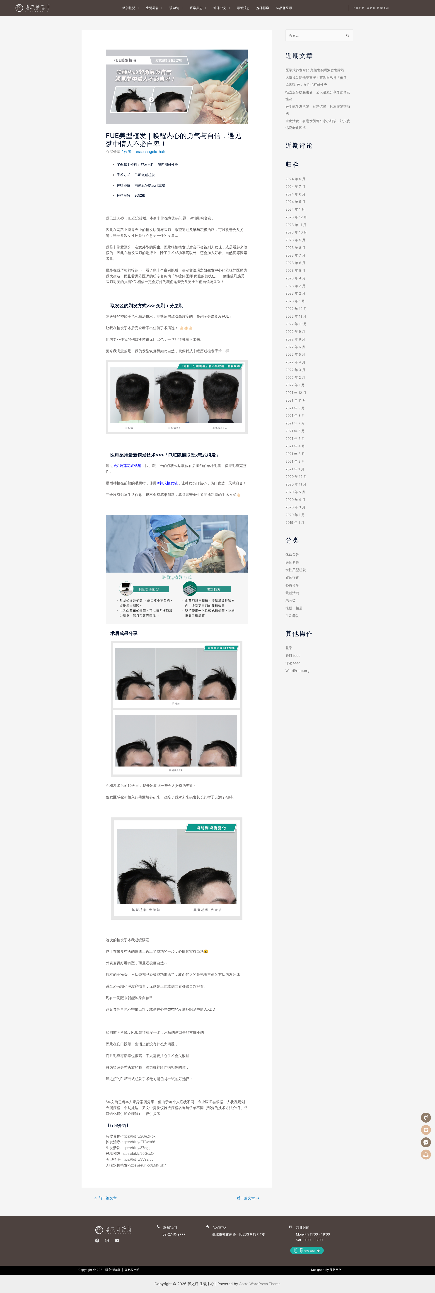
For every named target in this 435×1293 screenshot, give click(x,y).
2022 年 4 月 (295, 362)
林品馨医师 (284, 8)
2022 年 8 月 (295, 339)
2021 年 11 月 (295, 400)
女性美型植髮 (295, 570)
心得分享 (113, 151)
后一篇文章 (248, 1198)
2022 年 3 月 (295, 370)
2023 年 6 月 (295, 263)
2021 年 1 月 (294, 469)
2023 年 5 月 (295, 270)
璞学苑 (174, 8)
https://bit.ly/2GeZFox (138, 1136)
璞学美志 (196, 8)
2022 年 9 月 (295, 331)
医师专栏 (292, 562)
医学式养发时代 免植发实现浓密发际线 (314, 70)
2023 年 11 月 (296, 225)
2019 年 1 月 (294, 522)
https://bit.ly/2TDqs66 (138, 1142)
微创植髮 (128, 8)
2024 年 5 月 (295, 202)
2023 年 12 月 (296, 217)
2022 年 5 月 (295, 354)
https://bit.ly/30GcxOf (138, 1153)
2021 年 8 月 (295, 415)
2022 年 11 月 (295, 316)
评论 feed (292, 663)
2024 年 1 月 (295, 209)
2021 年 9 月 (295, 408)
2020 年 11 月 (295, 484)
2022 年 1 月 (295, 385)
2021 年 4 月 (295, 446)
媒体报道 (292, 577)
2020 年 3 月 (295, 507)
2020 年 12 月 (296, 476)
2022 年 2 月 (295, 377)
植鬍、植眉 (293, 608)
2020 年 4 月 (295, 500)
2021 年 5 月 (295, 438)
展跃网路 (335, 1270)
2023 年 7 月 (295, 255)
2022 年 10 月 (296, 324)
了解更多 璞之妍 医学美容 (371, 8)
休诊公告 (292, 554)
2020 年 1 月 (295, 515)
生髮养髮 (152, 8)
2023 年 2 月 (295, 293)
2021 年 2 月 (295, 461)
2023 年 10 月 (296, 232)
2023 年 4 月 (295, 278)
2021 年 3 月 (295, 454)
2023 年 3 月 (295, 286)
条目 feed (292, 655)
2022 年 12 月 (296, 309)
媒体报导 (262, 8)
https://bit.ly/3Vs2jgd (137, 1159)
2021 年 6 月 (295, 431)
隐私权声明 (132, 1270)
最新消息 (243, 8)
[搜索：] (319, 35)
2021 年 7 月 (295, 423)
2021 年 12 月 (295, 393)
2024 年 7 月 (295, 186)
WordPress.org (297, 671)
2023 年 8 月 (295, 247)
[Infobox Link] (180, 1230)
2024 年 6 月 (295, 194)
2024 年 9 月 (295, 179)
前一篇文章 (105, 1198)
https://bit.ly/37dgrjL (136, 1148)
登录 (288, 648)
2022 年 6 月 (295, 347)
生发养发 (292, 616)
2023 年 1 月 (295, 301)
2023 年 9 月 (295, 240)
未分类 (290, 600)
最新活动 (292, 593)
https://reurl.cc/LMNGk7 (147, 1165)
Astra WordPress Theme (259, 1283)
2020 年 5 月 (295, 492)
